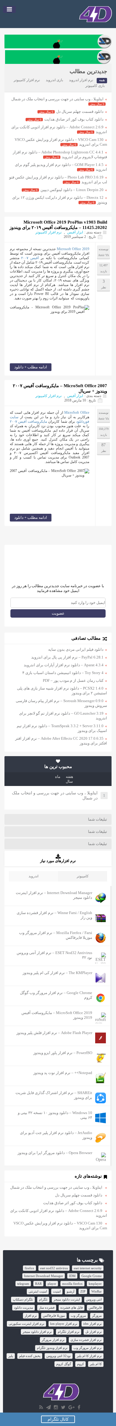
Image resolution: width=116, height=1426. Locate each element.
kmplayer (95, 1283)
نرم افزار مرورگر (53, 1340)
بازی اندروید (54, 80)
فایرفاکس (95, 1307)
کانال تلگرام (58, 1419)
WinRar (96, 1291)
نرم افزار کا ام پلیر (89, 1356)
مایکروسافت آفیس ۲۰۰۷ (28, 421)
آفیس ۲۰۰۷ (30, 258)
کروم (80, 1364)
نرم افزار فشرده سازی (86, 1340)
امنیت (57, 1291)
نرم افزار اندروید (81, 80)
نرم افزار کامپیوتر (27, 80)
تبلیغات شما (97, 819)
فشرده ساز (46, 1307)
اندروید (33, 876)
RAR (38, 1283)
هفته (69, 776)
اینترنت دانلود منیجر (67, 1299)
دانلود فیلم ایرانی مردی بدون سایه (76, 649)
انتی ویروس (94, 1299)
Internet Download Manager (43, 1276)
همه (102, 80)
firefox (29, 1268)
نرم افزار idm (92, 1323)
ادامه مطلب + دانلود (30, 367)
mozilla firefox (72, 1283)
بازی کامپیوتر (95, 86)
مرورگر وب (78, 1315)
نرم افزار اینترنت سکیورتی (26, 1323)
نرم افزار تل (93, 1331)
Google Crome (91, 1276)
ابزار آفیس (75, 232)
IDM (72, 1276)
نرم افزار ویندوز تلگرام (52, 1348)
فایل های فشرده (71, 1307)
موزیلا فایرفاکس (54, 1315)
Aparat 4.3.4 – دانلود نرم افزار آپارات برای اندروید (64, 665)
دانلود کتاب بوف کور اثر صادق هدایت (74, 119)
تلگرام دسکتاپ (23, 1299)
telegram (23, 1283)
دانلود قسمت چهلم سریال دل (80, 111)
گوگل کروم (63, 1364)
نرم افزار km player (63, 1323)
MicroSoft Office (76, 412)
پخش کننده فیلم (29, 1356)
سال (69, 781)
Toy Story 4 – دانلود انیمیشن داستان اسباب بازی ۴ (63, 672)
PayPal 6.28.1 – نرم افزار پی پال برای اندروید (67, 657)
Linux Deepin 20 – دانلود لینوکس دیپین (72, 189)
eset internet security (88, 1268)
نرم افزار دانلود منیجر (37, 1331)
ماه (57, 776)
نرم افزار (31, 1315)
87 (103, 445)
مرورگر (97, 1315)
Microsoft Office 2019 (73, 249)
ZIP (82, 1291)
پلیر (10, 1356)
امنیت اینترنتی (38, 1291)
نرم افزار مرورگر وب (87, 1348)
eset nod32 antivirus (54, 1268)
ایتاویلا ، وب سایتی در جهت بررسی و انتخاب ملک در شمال (57, 99)
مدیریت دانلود (23, 1307)
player (52, 1283)
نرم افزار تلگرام (68, 1331)
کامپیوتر (83, 876)
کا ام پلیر (96, 1364)
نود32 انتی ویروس (58, 1356)
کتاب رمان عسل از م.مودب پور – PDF (73, 680)
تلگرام (43, 1299)
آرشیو (70, 1291)
